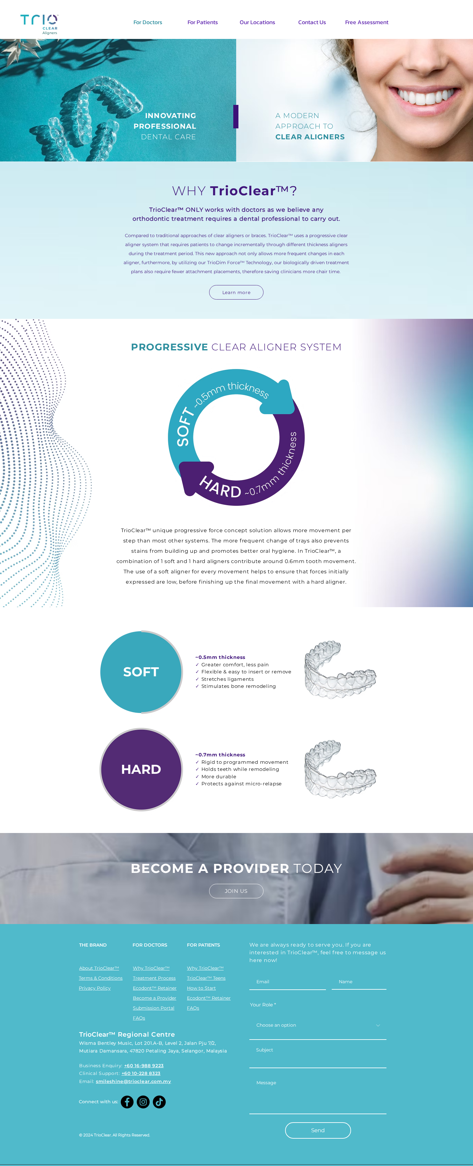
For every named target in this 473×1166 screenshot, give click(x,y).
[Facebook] (127, 1102)
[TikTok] (159, 1102)
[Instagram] (143, 1102)
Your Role (261, 1004)
